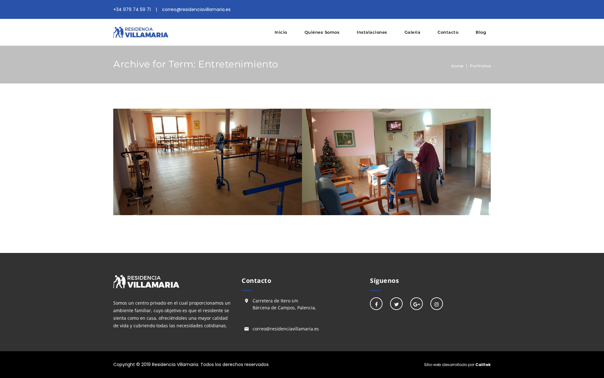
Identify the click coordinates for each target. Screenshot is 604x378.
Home (457, 66)
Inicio (281, 32)
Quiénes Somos (322, 32)
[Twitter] (396, 303)
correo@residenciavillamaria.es (286, 329)
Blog (481, 32)
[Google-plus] (416, 303)
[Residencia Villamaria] (140, 32)
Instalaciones (372, 32)
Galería (413, 32)
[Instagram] (436, 303)
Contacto (448, 32)
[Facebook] (376, 303)
